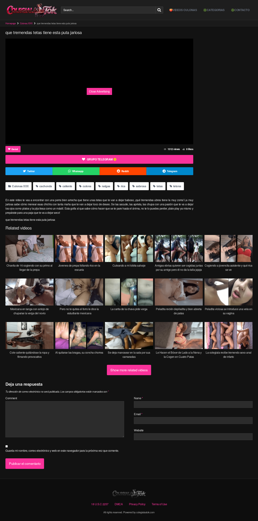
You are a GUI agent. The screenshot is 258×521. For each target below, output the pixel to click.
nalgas (105, 186)
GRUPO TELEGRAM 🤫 (102, 159)
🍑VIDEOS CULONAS (183, 10)
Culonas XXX (26, 23)
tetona (177, 186)
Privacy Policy (137, 504)
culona (86, 186)
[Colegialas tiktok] (31, 10)
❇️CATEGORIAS (214, 10)
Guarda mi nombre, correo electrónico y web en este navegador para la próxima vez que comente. (62, 451)
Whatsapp (78, 171)
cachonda (45, 186)
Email (138, 414)
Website (139, 430)
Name (138, 398)
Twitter (31, 171)
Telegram (172, 171)
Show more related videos (129, 369)
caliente (67, 186)
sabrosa (140, 186)
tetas (159, 186)
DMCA (119, 504)
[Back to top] (248, 510)
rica (122, 186)
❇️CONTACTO (240, 10)
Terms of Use (159, 504)
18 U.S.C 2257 (99, 504)
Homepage (10, 23)
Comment (11, 398)
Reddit (125, 171)
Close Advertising (99, 91)
